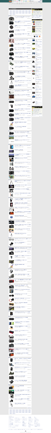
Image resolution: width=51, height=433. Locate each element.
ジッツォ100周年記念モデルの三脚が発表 (20, 76)
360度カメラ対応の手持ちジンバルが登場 (20, 403)
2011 (14, 412)
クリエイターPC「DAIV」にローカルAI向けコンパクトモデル (38, 62)
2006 (29, 412)
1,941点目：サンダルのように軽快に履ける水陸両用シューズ (38, 89)
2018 (14, 411)
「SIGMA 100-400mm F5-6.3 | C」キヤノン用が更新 (21, 317)
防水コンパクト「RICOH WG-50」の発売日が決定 (21, 302)
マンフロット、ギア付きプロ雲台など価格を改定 (21, 380)
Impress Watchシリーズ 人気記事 (37, 106)
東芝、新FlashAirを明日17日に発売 (19, 215)
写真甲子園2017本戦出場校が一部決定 (19, 264)
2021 (26, 10)
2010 (17, 412)
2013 (29, 411)
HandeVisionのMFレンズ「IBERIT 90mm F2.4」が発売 (22, 90)
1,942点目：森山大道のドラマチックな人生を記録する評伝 (38, 80)
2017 (17, 411)
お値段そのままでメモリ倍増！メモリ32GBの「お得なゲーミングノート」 (38, 24)
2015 (23, 411)
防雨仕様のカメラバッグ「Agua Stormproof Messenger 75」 (22, 289)
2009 (20, 412)
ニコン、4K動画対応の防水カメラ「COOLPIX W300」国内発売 (23, 211)
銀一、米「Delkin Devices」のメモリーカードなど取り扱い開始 (38, 58)
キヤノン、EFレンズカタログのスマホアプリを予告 (21, 39)
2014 (26, 411)
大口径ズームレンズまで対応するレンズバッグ (20, 371)
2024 (17, 10)
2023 (20, 10)
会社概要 (31, 429)
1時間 (33, 107)
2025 (14, 10)
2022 (23, 10)
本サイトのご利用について (11, 429)
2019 (11, 411)
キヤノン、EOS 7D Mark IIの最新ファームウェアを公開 (22, 343)
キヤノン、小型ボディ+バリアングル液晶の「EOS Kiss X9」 (22, 43)
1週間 (38, 107)
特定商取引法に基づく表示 (39, 429)
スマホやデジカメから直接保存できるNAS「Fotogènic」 (22, 66)
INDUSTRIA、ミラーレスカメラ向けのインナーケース (21, 330)
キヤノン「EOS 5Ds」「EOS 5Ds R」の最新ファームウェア (22, 251)
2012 (11, 412)
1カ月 (41, 107)
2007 (26, 412)
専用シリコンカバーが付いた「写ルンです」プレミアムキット (22, 175)
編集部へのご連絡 (23, 429)
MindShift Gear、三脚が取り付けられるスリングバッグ (22, 166)
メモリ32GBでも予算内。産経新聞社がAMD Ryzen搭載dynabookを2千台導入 (38, 22)
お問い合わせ (15, 429)
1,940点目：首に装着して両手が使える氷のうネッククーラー (38, 98)
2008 (23, 412)
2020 (29, 10)
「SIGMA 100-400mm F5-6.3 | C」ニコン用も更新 (21, 100)
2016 (20, 411)
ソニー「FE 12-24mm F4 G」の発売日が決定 (20, 126)
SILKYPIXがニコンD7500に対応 (19, 149)
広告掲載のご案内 (19, 429)
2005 (11, 14)
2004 (14, 14)
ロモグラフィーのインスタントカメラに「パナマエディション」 (23, 162)
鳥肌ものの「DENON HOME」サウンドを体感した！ (38, 31)
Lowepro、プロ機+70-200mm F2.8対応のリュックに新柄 (22, 274)
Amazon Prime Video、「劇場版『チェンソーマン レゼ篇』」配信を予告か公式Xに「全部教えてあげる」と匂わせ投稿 (37, 111)
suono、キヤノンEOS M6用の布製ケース (20, 242)
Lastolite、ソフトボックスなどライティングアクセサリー (22, 207)
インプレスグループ (35, 429)
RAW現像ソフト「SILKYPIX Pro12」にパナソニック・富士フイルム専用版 (38, 45)
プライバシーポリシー (28, 429)
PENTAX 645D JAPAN (37, 94)
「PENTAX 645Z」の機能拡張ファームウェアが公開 (21, 56)
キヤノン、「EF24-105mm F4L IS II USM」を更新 (21, 339)
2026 (11, 10)
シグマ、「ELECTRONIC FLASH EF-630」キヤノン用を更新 (22, 104)
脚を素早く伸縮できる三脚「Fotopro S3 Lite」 (21, 233)
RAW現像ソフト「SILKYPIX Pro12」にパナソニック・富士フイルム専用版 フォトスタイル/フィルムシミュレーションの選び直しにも (37, 13)
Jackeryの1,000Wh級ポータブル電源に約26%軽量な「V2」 (38, 67)
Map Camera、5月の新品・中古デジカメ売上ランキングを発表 (23, 224)
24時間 (35, 107)
